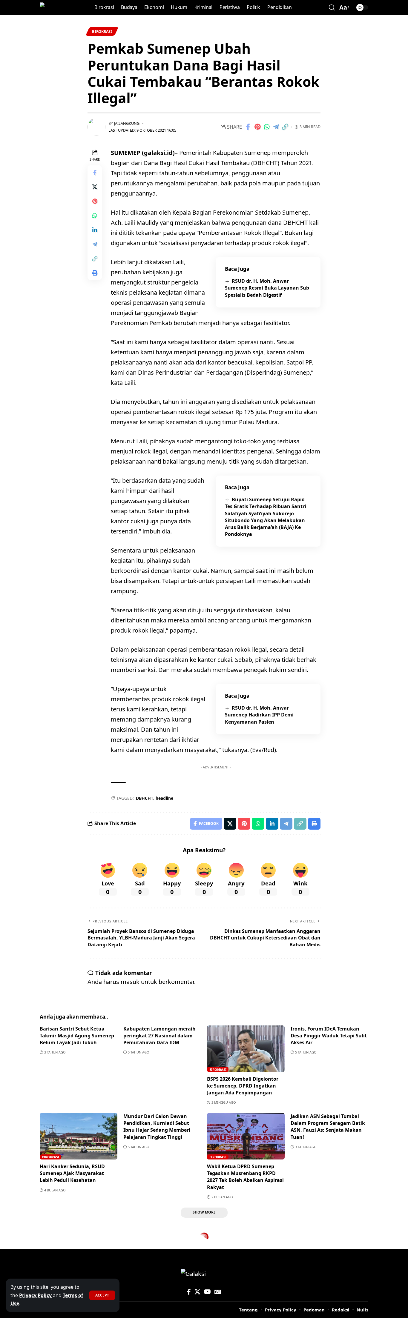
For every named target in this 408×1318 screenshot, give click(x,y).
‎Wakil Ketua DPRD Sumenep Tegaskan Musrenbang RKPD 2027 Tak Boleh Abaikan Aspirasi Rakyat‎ (245, 1177)
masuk (130, 982)
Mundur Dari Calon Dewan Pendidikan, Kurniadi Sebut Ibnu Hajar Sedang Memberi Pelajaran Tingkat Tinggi (156, 1126)
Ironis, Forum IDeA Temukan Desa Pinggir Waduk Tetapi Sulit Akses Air (329, 1035)
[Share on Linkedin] (95, 230)
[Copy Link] (285, 127)
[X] (197, 1292)
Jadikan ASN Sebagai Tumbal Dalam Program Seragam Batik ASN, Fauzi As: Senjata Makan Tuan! (328, 1126)
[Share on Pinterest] (257, 127)
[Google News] (218, 1292)
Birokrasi (102, 31)
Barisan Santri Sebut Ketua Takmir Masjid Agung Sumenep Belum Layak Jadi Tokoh (77, 1035)
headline (164, 798)
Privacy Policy (35, 1295)
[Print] (95, 273)
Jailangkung (126, 123)
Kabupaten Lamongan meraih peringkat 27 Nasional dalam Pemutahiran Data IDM (159, 1035)
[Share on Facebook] (248, 127)
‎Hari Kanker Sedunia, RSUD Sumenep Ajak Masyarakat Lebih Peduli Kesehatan (72, 1173)
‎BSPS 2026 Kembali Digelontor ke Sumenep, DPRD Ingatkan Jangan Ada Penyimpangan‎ (242, 1086)
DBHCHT (144, 798)
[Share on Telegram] (276, 127)
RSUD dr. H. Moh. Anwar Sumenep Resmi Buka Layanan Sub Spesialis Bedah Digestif (267, 288)
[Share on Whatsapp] (267, 127)
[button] (102, 1295)
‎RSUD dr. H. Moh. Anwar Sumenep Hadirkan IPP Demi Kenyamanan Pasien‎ (259, 715)
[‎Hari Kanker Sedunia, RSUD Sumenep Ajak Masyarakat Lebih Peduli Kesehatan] (78, 1136)
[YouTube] (207, 1292)
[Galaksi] (52, 7)
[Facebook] (188, 1292)
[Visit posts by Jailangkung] (96, 127)
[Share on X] (95, 187)
